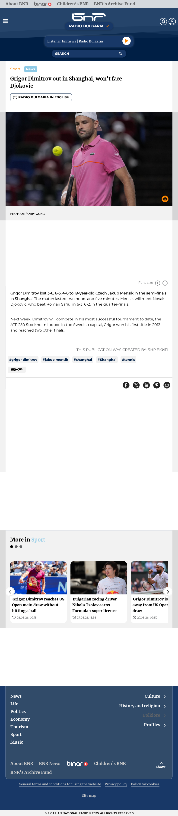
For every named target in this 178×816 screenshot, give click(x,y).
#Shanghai (107, 360)
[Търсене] (120, 53)
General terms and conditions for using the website (60, 784)
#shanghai (83, 360)
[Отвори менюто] (5, 20)
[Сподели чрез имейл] (167, 385)
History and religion (139, 705)
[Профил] (172, 22)
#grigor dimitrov (23, 360)
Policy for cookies (145, 784)
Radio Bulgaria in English (43, 97)
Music (16, 742)
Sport (15, 69)
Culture (152, 696)
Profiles (152, 724)
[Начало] (89, 17)
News (16, 696)
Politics (18, 711)
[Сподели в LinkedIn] (146, 385)
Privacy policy (116, 784)
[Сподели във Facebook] (126, 385)
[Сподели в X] (136, 385)
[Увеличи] (157, 283)
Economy (20, 719)
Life (14, 703)
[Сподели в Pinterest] (156, 385)
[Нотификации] (163, 22)
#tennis (128, 360)
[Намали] (165, 283)
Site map (89, 795)
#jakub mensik (55, 360)
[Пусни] (126, 41)
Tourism (19, 726)
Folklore (151, 715)
